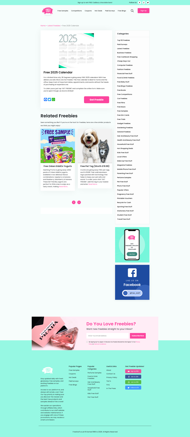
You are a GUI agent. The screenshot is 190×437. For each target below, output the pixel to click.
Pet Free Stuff (122, 182)
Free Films (121, 103)
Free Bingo (122, 11)
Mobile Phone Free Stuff (126, 169)
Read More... (63, 186)
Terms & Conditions (100, 344)
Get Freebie (97, 99)
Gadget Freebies (124, 123)
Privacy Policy (111, 377)
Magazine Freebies (124, 165)
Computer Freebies (125, 65)
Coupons (88, 11)
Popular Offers (123, 190)
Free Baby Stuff (123, 82)
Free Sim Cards (123, 115)
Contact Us (110, 374)
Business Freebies (124, 53)
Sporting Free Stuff (124, 207)
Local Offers (122, 157)
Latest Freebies (54, 25)
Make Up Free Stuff (124, 161)
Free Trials (121, 119)
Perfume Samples (124, 177)
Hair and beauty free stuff (127, 136)
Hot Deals (98, 11)
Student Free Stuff (124, 215)
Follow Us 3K (134, 388)
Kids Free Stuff (123, 152)
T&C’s (108, 381)
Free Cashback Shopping (127, 57)
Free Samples (62, 11)
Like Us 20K (134, 377)
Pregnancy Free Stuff (125, 194)
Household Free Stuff (125, 144)
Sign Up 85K (134, 371)
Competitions (76, 11)
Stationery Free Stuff (125, 211)
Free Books (121, 90)
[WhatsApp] (143, 2)
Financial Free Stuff (124, 73)
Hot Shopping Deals (125, 148)
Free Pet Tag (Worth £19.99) (94, 166)
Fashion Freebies (124, 69)
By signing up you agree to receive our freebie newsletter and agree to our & (114, 343)
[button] (79, 202)
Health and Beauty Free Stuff (128, 140)
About (108, 370)
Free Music (121, 107)
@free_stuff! (135, 293)
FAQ (108, 385)
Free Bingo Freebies (125, 86)
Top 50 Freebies (123, 40)
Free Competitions (124, 94)
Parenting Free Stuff (125, 173)
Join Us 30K (135, 382)
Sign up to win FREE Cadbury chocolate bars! (95, 2)
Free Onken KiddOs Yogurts (58, 166)
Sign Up (144, 11)
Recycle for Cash (124, 202)
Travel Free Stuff (123, 219)
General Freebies (124, 132)
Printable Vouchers (124, 198)
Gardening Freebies (125, 127)
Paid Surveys (110, 11)
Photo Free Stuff (123, 186)
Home (43, 25)
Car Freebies (122, 98)
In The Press (111, 388)
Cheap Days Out (123, 61)
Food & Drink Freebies (125, 78)
